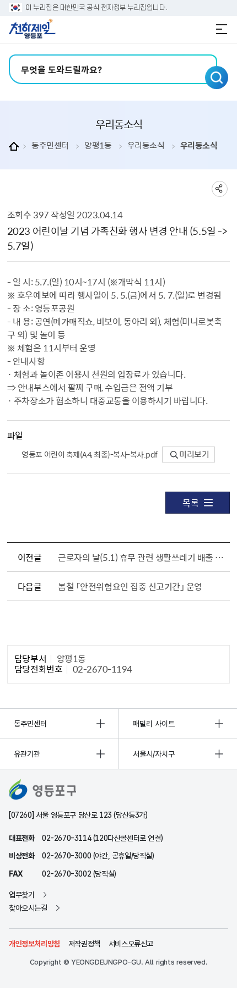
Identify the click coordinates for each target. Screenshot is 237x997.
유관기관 (27, 754)
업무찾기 (21, 894)
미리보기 (193, 454)
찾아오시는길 (28, 908)
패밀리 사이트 (154, 723)
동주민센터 (50, 145)
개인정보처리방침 (34, 943)
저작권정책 (84, 943)
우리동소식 (146, 145)
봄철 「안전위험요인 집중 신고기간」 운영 (130, 586)
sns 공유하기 (220, 189)
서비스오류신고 (131, 943)
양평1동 (97, 145)
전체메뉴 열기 (221, 29)
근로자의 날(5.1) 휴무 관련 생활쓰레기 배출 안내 (141, 557)
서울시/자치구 (154, 754)
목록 (190, 502)
